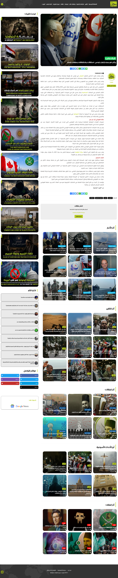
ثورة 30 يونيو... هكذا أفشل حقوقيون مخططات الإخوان (24, 354)
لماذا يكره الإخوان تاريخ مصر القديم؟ (27, 297)
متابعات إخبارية (80, 4)
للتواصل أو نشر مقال (51, 570)
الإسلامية (85, 92)
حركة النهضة (79, 152)
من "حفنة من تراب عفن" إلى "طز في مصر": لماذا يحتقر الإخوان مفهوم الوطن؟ (20, 305)
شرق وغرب (49, 4)
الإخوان (81, 76)
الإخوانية (76, 114)
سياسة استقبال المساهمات (79, 213)
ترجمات (66, 4)
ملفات (62, 4)
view (115, 233)
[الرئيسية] (113, 4)
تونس (105, 198)
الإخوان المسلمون (99, 198)
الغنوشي (110, 198)
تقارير (86, 4)
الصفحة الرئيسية (93, 4)
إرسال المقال (78, 216)
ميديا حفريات (56, 4)
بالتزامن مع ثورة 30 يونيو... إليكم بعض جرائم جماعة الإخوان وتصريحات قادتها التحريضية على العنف (18, 362)
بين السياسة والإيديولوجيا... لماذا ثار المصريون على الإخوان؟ (23, 314)
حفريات (111, 82)
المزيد (43, 4)
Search (2, 4)
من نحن (69, 570)
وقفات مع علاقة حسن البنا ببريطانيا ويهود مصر (25, 322)
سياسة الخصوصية (62, 570)
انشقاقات (92, 198)
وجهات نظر (72, 4)
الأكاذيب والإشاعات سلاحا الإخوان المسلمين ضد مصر (24, 330)
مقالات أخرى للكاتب (111, 86)
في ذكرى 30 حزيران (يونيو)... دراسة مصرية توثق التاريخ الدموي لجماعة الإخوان (20, 346)
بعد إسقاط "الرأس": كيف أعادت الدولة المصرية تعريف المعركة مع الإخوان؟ (20, 338)
